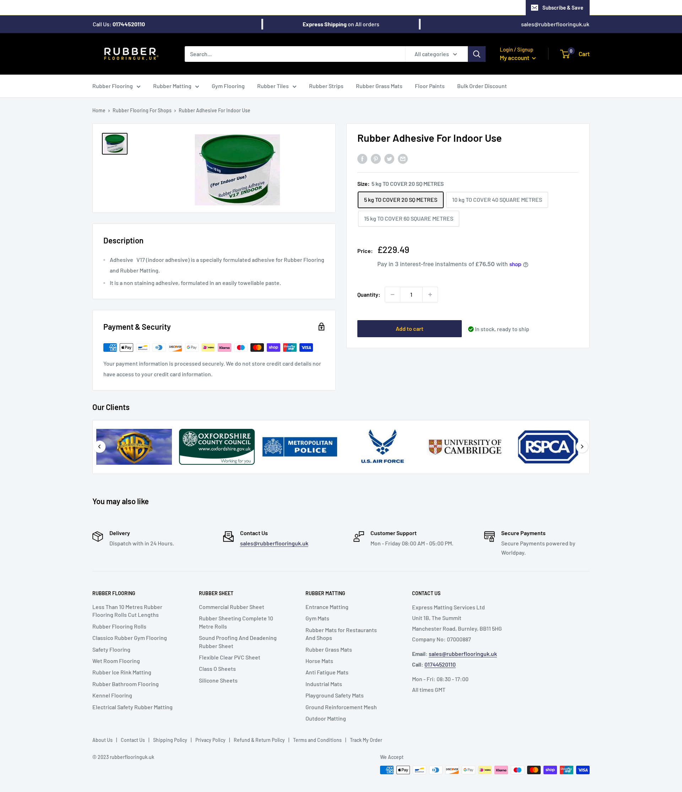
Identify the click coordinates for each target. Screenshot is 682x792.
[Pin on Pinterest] (376, 158)
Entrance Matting (326, 606)
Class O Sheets (217, 668)
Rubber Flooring (112, 85)
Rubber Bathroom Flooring (125, 683)
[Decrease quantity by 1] (392, 294)
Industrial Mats (323, 683)
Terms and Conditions (317, 740)
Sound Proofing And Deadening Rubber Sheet (238, 641)
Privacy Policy (210, 740)
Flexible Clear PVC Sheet (229, 657)
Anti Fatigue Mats (326, 672)
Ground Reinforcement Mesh (341, 707)
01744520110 (440, 664)
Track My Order (366, 740)
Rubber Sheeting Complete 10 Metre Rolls (236, 622)
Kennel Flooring (112, 695)
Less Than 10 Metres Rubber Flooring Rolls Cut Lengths (127, 610)
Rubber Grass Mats (379, 85)
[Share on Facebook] (362, 158)
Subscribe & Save (562, 7)
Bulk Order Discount (482, 85)
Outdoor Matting (325, 718)
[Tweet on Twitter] (389, 158)
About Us (102, 740)
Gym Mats (317, 618)
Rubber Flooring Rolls (119, 626)
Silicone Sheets (218, 680)
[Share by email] (403, 158)
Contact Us (133, 740)
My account (515, 57)
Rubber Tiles (273, 85)
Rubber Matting (172, 85)
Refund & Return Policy (259, 740)
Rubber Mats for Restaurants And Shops (341, 633)
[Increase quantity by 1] (430, 294)
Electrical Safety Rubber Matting (132, 707)
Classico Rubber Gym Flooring (129, 637)
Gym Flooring (228, 85)
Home (98, 110)
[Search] (477, 53)
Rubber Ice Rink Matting (121, 672)
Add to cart (409, 328)
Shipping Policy (170, 740)
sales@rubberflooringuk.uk (555, 24)
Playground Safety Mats (334, 695)
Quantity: (368, 294)
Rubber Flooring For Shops (142, 110)
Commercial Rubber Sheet (231, 606)
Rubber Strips (326, 85)
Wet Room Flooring (116, 660)
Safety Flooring (111, 649)
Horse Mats (319, 660)
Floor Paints (430, 85)
